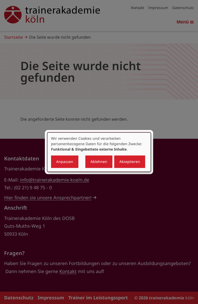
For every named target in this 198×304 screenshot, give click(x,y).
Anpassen (64, 161)
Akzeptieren (129, 161)
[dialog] (99, 152)
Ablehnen (98, 161)
